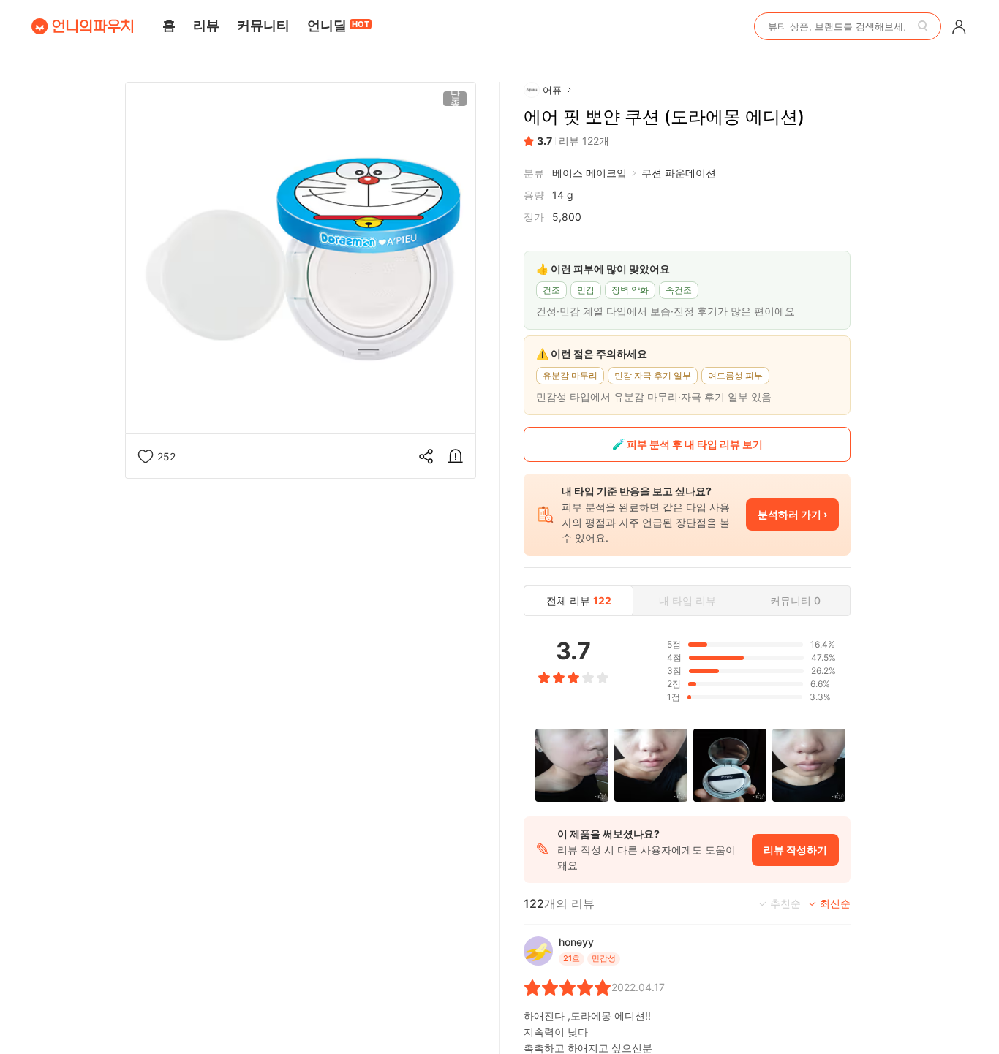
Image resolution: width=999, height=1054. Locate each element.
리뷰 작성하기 (795, 849)
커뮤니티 (263, 25)
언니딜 (338, 25)
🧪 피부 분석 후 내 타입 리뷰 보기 (687, 444)
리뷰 (206, 25)
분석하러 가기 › (792, 514)
